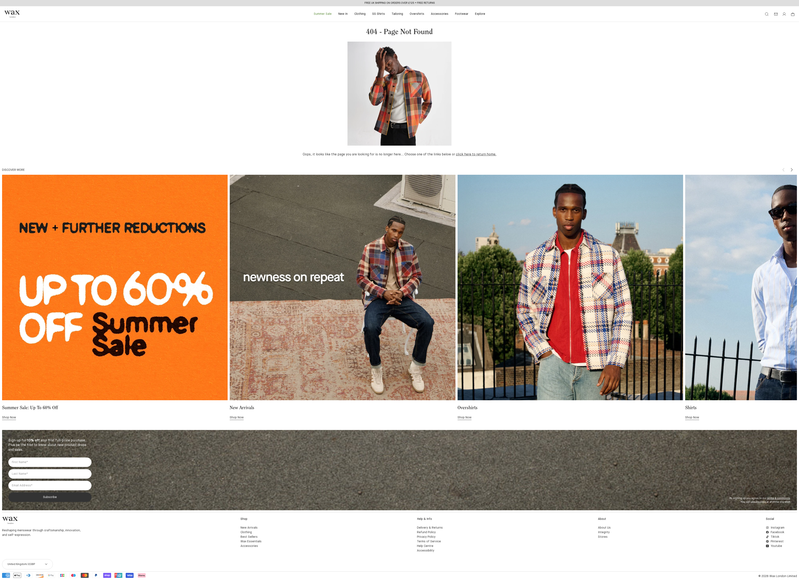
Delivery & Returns (430, 527)
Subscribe (50, 497)
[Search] (767, 14)
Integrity (604, 532)
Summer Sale (323, 13)
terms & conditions (778, 498)
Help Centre (425, 546)
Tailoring (397, 13)
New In (343, 13)
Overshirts (417, 13)
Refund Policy (426, 532)
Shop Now (9, 417)
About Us (604, 527)
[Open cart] (793, 14)
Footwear (461, 13)
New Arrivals (249, 527)
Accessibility (425, 550)
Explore (480, 13)
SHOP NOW (416, 3)
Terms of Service (429, 541)
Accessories (439, 13)
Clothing (360, 13)
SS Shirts (378, 13)
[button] (792, 170)
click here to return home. (476, 154)
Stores (603, 536)
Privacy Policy (426, 536)
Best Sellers (249, 536)
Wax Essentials (251, 541)
